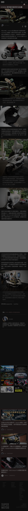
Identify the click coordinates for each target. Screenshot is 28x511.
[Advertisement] (14, 15)
